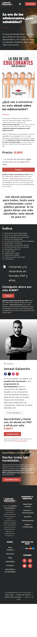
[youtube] (17, 374)
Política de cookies (23, 595)
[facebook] (5, 374)
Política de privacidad (13, 597)
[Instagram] (30, 566)
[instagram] (13, 374)
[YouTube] (24, 566)
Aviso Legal (9, 595)
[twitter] (9, 374)
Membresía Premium (16, 178)
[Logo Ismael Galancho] (7, 2)
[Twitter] (30, 561)
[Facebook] (24, 561)
